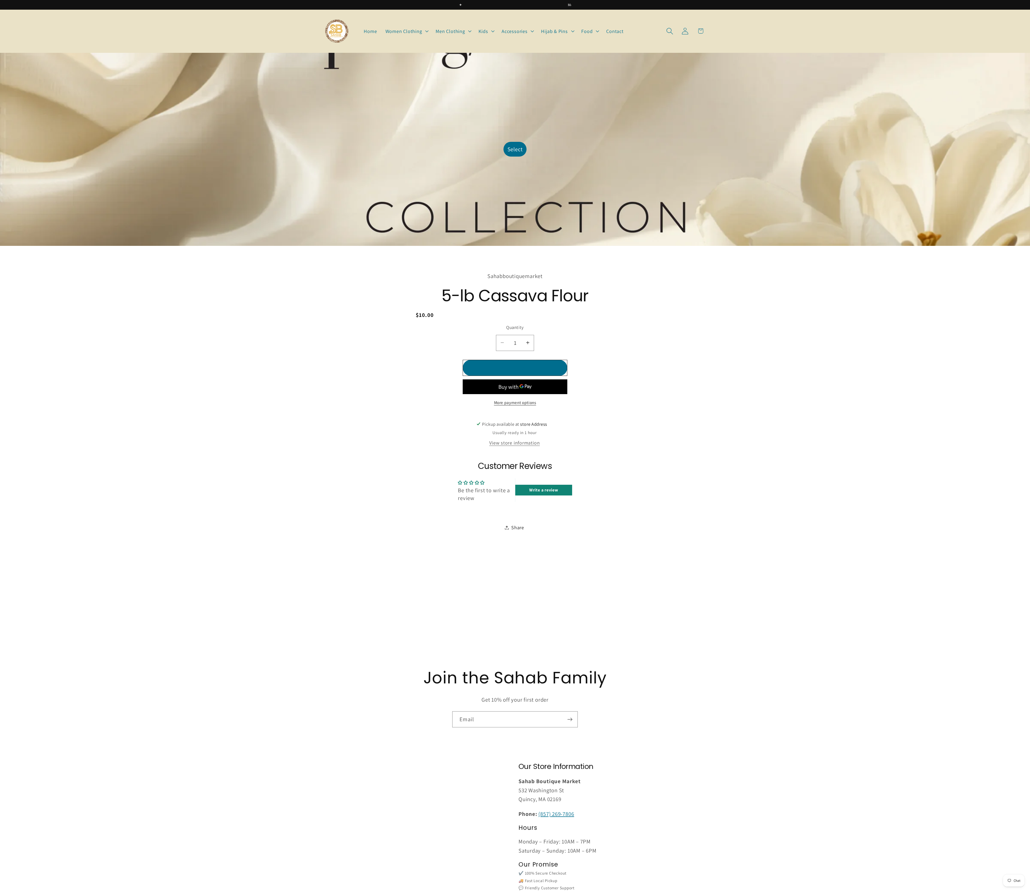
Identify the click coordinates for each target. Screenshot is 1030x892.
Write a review (543, 490)
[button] (406, 31)
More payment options (515, 402)
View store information (514, 442)
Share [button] (517, 527)
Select (515, 149)
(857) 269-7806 (556, 813)
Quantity (515, 327)
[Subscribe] (569, 719)
